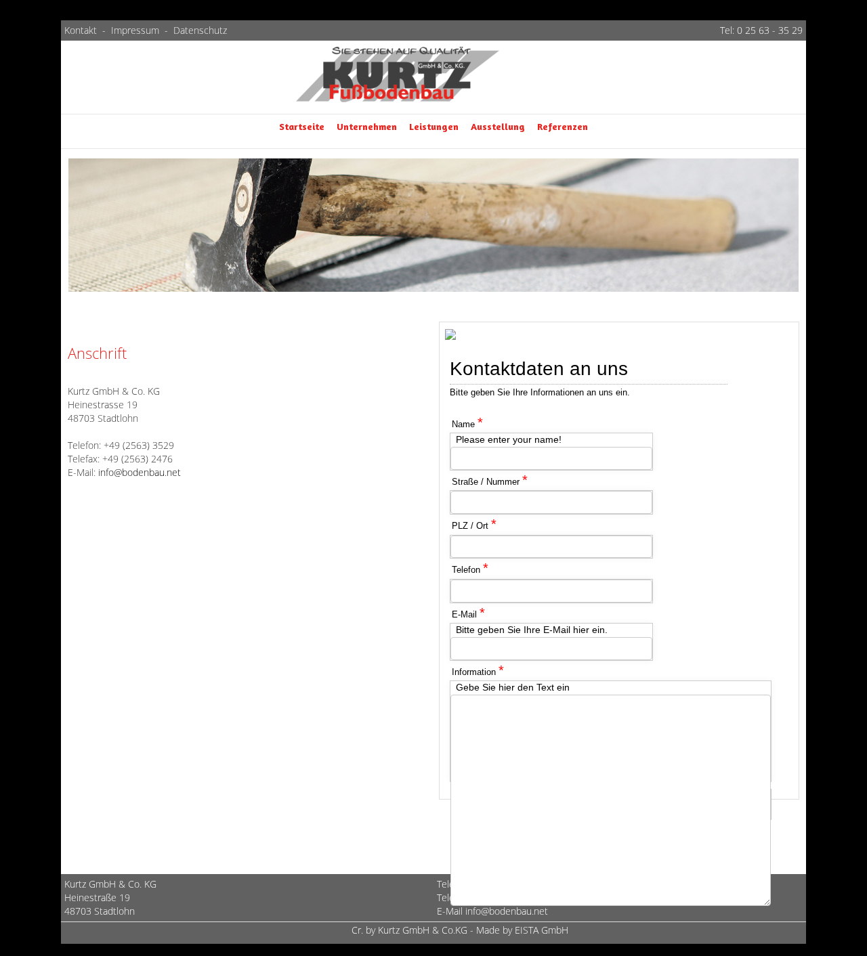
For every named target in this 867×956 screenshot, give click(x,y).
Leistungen (434, 126)
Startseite (301, 126)
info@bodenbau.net (139, 472)
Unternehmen (367, 126)
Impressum (135, 30)
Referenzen (562, 126)
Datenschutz (200, 30)
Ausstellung (498, 126)
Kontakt (82, 30)
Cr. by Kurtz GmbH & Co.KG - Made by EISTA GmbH (460, 930)
